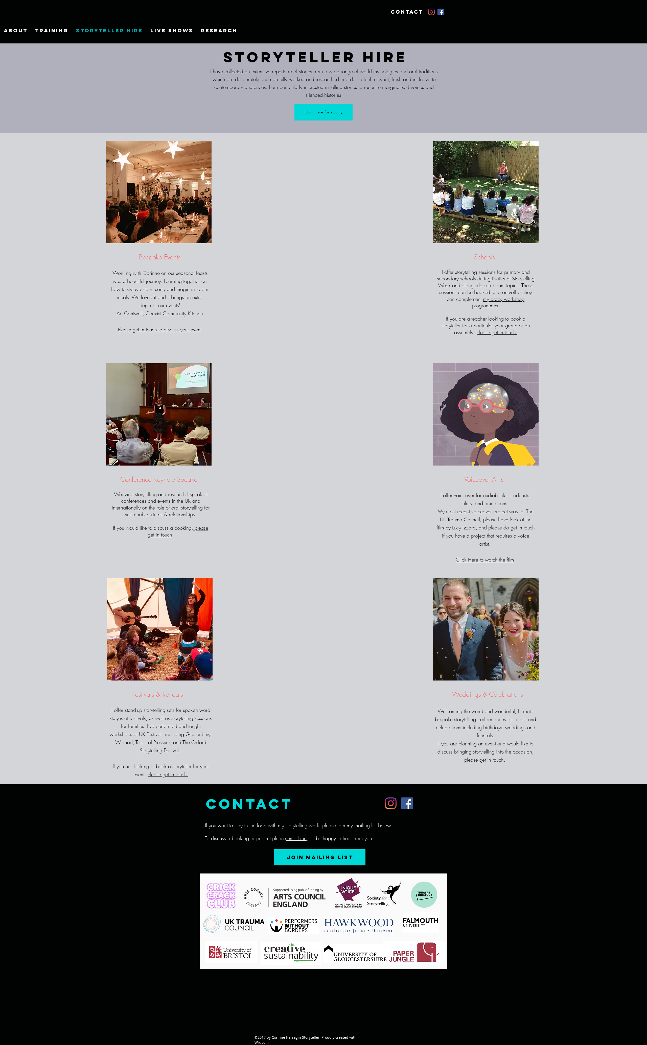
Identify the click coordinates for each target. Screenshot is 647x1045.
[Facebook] (440, 12)
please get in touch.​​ (167, 774)
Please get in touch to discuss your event (159, 329)
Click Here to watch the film (485, 559)
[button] (51, 30)
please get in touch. (496, 332)
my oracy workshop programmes (498, 302)
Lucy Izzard (464, 527)
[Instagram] (431, 12)
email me (296, 838)
